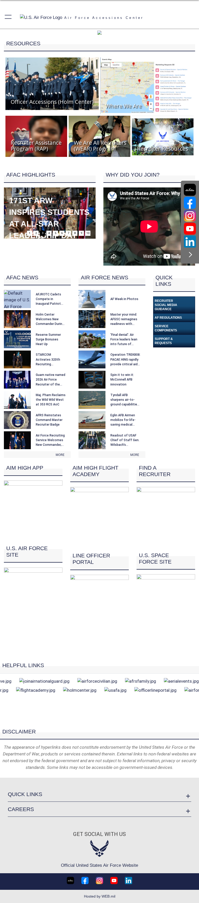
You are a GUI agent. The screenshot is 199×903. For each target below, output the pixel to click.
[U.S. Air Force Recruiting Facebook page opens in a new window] (189, 202)
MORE (60, 455)
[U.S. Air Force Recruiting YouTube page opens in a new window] (189, 228)
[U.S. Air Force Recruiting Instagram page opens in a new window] (189, 215)
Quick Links (25, 794)
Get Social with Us (99, 834)
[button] (8, 18)
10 (87, 233)
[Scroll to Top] (99, 720)
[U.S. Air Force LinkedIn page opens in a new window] (189, 241)
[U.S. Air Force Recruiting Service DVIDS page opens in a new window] (189, 189)
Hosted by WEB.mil (99, 896)
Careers (21, 809)
